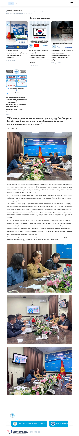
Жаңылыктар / (18, 10)
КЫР (11, 3)
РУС (16, 3)
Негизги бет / (10, 10)
